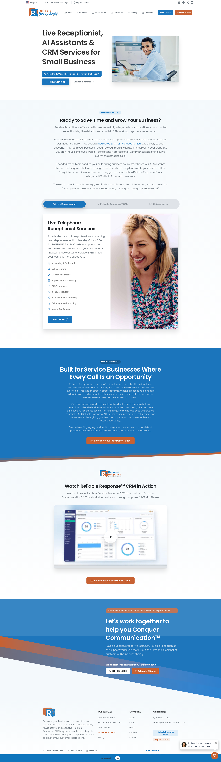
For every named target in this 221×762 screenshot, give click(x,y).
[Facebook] (179, 2)
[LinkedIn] (192, 2)
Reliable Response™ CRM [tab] (114, 204)
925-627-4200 (165, 12)
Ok (118, 758)
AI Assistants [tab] (160, 204)
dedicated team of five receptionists (119, 143)
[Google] (183, 2)
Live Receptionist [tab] (66, 204)
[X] (188, 2)
